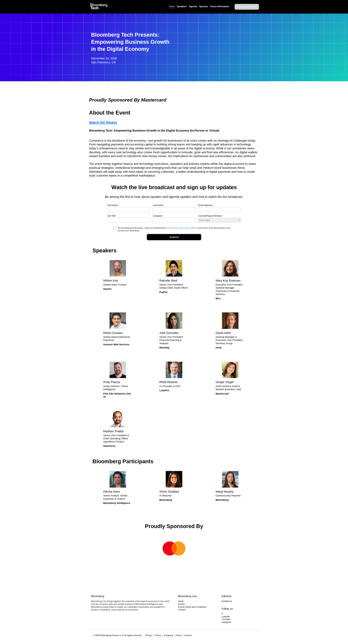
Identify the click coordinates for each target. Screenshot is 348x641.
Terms (158, 635)
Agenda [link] (193, 6)
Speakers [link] (182, 6)
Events (181, 604)
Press (178, 635)
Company (168, 635)
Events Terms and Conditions (192, 607)
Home (181, 601)
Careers (188, 635)
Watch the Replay (103, 122)
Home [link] (172, 6)
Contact (182, 610)
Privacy (148, 635)
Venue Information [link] (219, 6)
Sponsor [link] (203, 6)
